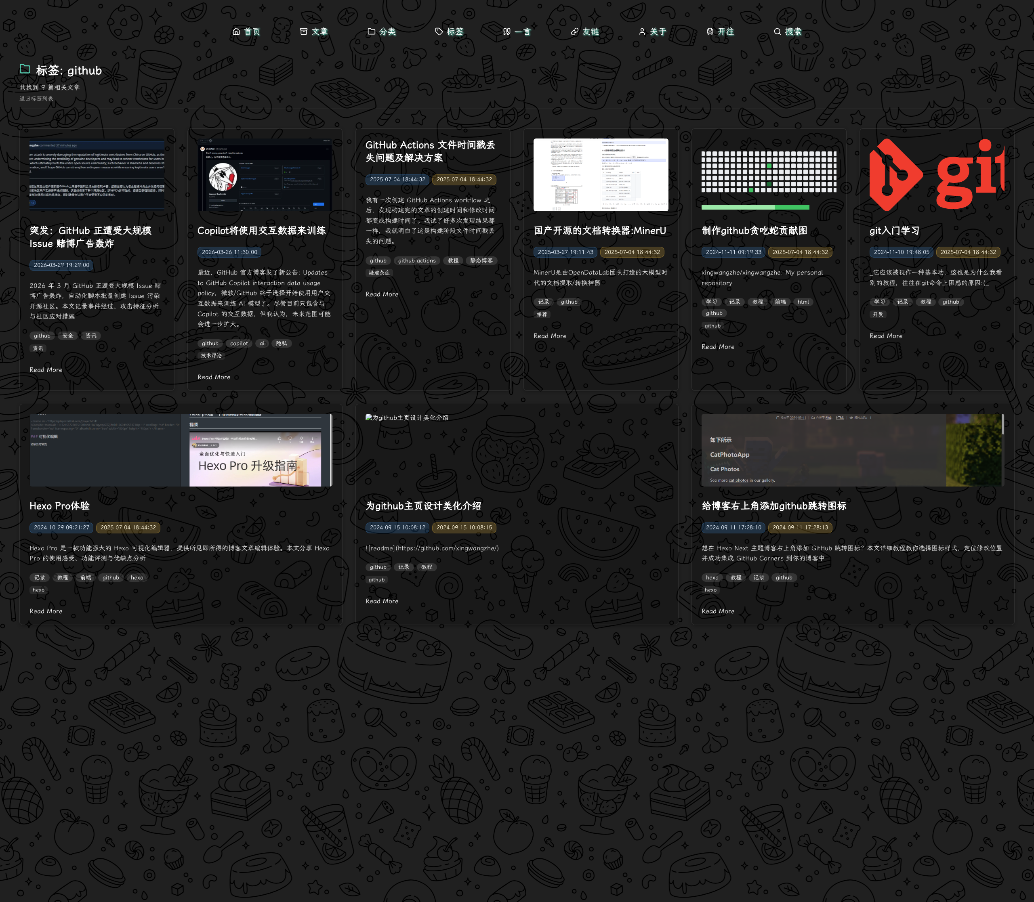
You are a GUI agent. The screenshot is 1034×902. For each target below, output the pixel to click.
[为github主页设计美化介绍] (517, 452)
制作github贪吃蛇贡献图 (755, 230)
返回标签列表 (36, 98)
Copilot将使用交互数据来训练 (262, 230)
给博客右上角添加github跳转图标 (774, 506)
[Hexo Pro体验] (180, 452)
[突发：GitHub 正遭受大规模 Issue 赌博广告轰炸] (96, 176)
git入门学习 (895, 230)
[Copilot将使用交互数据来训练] (265, 176)
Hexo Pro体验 (59, 506)
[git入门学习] (937, 176)
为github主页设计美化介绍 (423, 506)
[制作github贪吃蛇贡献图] (769, 176)
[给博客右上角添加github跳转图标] (853, 452)
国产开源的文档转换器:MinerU (600, 230)
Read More (46, 369)
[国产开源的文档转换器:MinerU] (601, 176)
